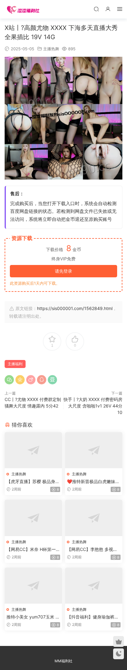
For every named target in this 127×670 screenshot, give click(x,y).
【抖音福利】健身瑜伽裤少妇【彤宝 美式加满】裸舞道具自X (93, 617)
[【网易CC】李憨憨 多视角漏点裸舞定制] (93, 518)
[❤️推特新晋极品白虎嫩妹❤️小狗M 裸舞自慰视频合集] (93, 450)
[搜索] (96, 9)
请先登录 (63, 271)
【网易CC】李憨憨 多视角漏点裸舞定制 (92, 549)
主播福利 (15, 364)
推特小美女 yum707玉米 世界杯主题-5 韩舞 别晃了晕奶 (33, 617)
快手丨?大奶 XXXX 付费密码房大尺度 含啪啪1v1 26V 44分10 (92, 406)
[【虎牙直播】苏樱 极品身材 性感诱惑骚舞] (33, 450)
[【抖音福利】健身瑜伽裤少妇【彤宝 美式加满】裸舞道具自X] (93, 586)
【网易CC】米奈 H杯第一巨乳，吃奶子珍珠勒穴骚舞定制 (33, 549)
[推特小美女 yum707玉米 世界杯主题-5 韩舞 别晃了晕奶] (33, 586)
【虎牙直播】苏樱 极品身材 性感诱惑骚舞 (32, 482)
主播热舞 (51, 48)
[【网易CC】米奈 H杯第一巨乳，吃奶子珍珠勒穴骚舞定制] (33, 518)
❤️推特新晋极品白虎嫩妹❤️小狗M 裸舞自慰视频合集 (94, 482)
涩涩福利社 (23, 9)
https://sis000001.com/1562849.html (75, 308)
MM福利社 (63, 661)
